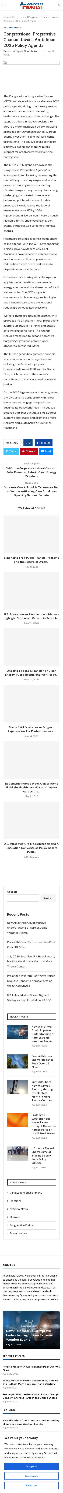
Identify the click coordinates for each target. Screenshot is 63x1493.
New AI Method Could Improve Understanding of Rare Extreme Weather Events (27, 928)
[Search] (59, 5)
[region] (31, 1462)
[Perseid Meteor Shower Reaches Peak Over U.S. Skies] (17, 1061)
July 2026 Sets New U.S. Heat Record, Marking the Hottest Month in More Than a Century (31, 962)
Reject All (31, 1485)
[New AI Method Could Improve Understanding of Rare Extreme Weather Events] (17, 1032)
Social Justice (18, 1233)
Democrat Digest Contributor (23, 51)
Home (7, 17)
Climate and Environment (26, 1192)
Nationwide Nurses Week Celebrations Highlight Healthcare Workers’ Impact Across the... (31, 787)
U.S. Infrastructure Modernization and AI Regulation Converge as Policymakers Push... (31, 848)
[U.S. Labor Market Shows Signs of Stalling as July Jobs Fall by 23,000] (17, 1154)
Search (12, 891)
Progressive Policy (21, 1225)
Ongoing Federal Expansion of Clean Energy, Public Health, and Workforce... (31, 672)
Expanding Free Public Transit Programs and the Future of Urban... (31, 559)
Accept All (31, 1466)
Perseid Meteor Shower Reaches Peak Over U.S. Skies (43, 1061)
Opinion (15, 1217)
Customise (31, 1476)
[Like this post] (29, 442)
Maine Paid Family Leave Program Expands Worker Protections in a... (31, 729)
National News (19, 1209)
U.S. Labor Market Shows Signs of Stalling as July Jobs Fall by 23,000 (43, 1156)
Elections (16, 1201)
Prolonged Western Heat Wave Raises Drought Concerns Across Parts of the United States (31, 981)
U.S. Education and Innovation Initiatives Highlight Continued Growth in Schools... (31, 616)
